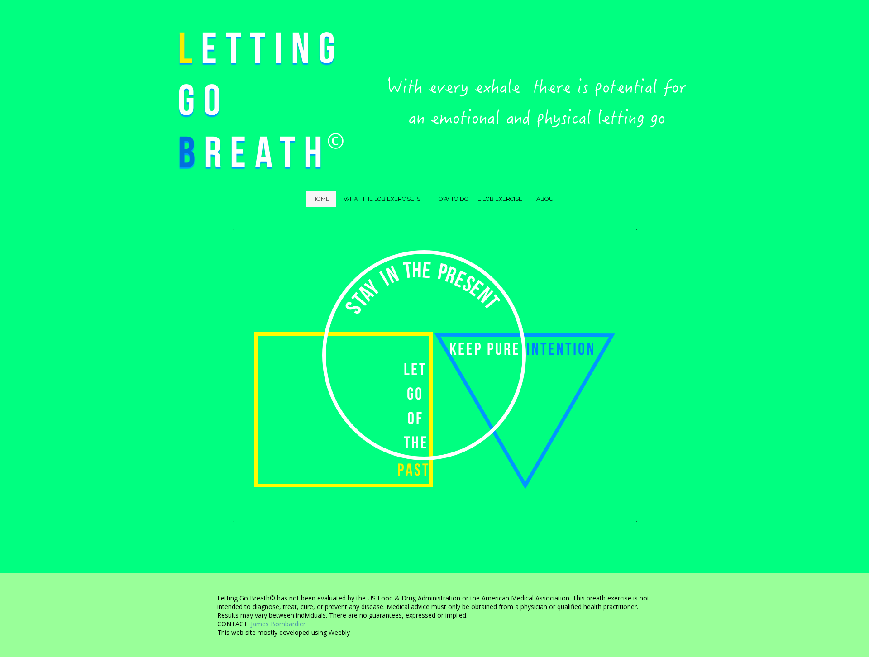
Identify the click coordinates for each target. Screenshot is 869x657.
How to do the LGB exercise (478, 198)
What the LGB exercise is (382, 198)
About (546, 198)
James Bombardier (278, 623)
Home (320, 198)
